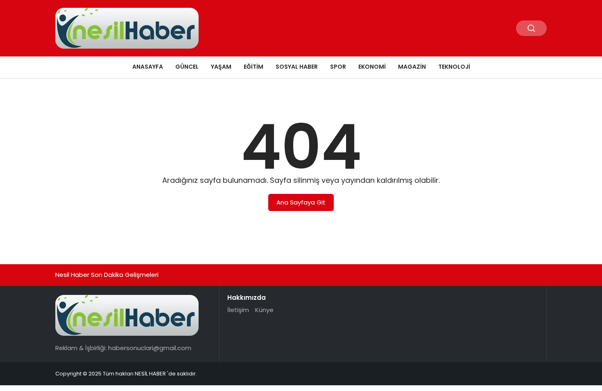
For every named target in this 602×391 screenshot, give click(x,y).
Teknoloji (454, 67)
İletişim (238, 310)
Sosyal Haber (297, 67)
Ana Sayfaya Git (301, 202)
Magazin (412, 67)
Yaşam (221, 67)
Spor (338, 67)
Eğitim (253, 67)
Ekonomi (372, 67)
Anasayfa (147, 67)
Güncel (187, 67)
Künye (264, 310)
